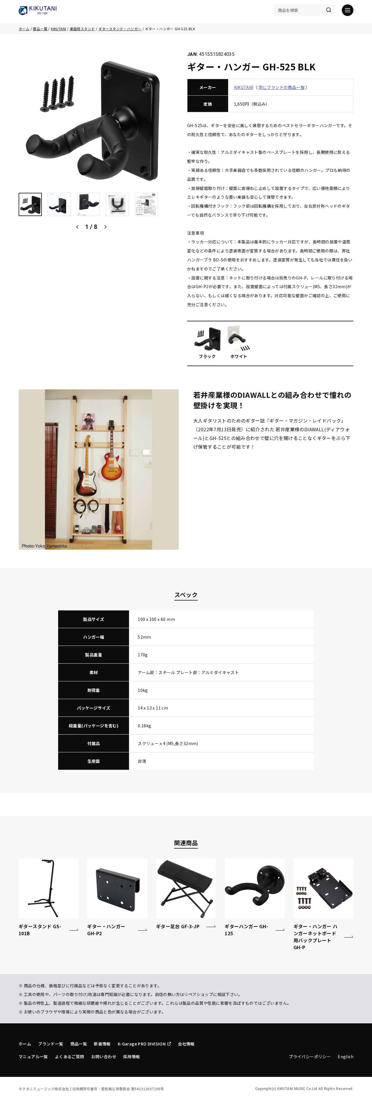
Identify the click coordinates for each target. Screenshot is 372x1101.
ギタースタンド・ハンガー (120, 28)
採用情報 (131, 1056)
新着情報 (102, 1044)
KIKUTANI (58, 28)
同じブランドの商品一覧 (282, 87)
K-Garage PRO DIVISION (142, 1044)
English (345, 1056)
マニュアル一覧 (33, 1056)
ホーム (24, 28)
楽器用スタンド (82, 28)
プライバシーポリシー (310, 1056)
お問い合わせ (103, 1056)
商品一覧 (40, 28)
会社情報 (186, 1044)
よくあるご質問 (69, 1056)
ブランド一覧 (50, 1044)
